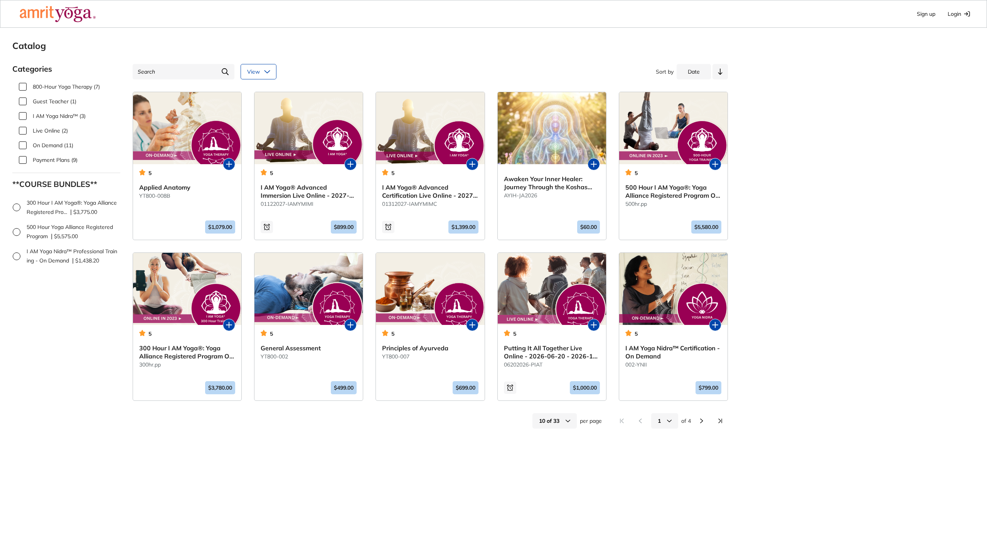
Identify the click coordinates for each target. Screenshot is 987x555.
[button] (720, 71)
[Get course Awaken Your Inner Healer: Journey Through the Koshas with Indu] (594, 164)
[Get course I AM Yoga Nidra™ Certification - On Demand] (715, 325)
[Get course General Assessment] (350, 325)
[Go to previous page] (640, 421)
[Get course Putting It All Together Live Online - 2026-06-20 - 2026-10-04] (594, 325)
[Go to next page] (701, 421)
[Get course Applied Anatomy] (229, 164)
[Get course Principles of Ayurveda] (472, 325)
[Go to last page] (720, 421)
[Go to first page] (622, 421)
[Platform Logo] (58, 14)
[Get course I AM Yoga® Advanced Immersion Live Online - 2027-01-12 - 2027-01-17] (350, 164)
